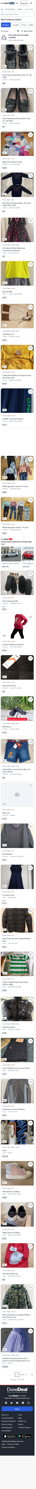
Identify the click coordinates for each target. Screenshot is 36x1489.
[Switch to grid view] (18, 31)
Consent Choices (24, 1427)
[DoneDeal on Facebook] (6, 1403)
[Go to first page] (2, 1374)
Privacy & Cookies (13, 1444)
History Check (7, 1424)
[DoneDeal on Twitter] (11, 1403)
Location (16, 25)
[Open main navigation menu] (31, 3)
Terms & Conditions (8, 1447)
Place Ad (24, 3)
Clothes (19, 9)
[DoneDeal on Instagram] (28, 1403)
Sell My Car (22, 1421)
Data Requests (7, 1427)
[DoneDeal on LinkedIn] (23, 1403)
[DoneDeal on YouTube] (17, 1403)
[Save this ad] (30, 47)
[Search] (3, 14)
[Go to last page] (32, 1374)
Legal (3, 1444)
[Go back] (2, 9)
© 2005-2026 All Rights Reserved (12, 1441)
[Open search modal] (17, 3)
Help (20, 1418)
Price (24, 25)
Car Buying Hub (7, 1418)
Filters (6, 25)
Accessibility (6, 1431)
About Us (5, 1415)
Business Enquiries (8, 1421)
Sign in (17, 1409)
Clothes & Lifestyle (8, 9)
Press (20, 1415)
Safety (20, 1424)
